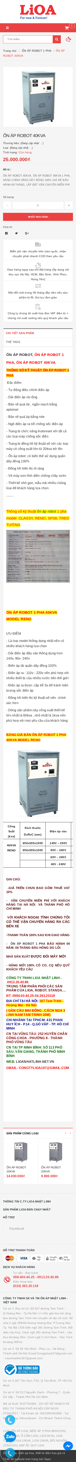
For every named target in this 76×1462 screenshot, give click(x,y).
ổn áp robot (47, 511)
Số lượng (8, 197)
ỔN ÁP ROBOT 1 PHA (28, 943)
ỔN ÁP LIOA (20, 1431)
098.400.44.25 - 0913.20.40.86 (36, 1277)
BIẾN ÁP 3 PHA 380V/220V (47, 1431)
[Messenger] (68, 1446)
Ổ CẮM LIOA (29, 1435)
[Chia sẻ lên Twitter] (17, 233)
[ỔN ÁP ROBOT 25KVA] (20, 1153)
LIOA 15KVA (40, 1440)
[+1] (27, 233)
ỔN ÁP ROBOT (19, 355)
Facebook (16, 1228)
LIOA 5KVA (47, 1435)
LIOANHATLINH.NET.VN (35, 1061)
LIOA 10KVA (22, 1440)
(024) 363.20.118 (25, 1286)
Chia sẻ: (8, 227)
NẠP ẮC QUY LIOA (31, 1445)
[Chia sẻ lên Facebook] (7, 233)
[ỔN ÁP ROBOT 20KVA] (55, 1153)
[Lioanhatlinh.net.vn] (38, 11)
